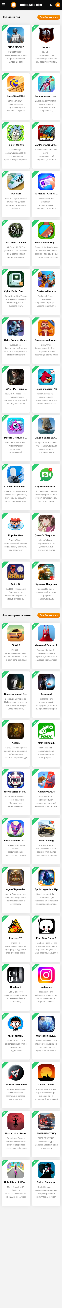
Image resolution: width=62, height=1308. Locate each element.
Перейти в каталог (49, 17)
